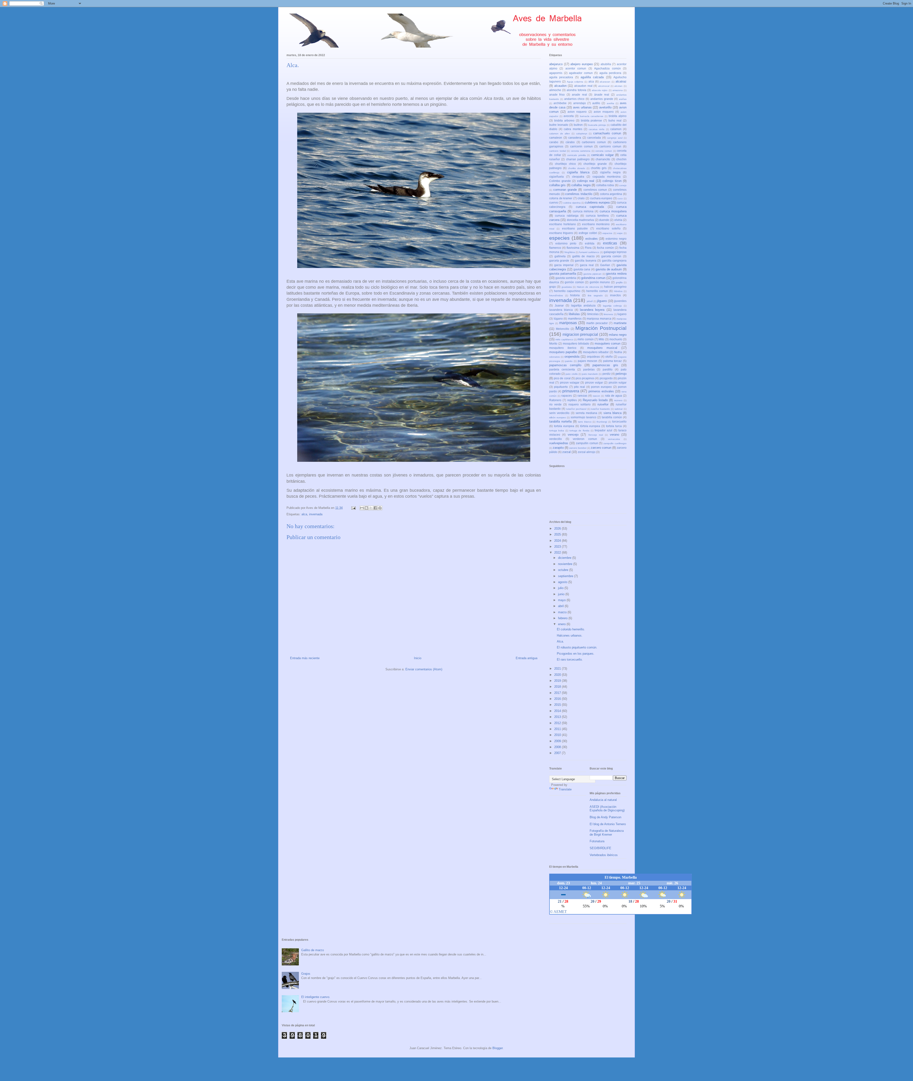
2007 (558, 753)
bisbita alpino (617, 115)
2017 (558, 693)
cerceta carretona (581, 151)
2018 (558, 686)
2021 (558, 668)
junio (561, 594)
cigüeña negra (610, 172)
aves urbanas (582, 107)
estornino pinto (566, 243)
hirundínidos (556, 295)
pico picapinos (585, 378)
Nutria (618, 352)
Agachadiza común (607, 68)
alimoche (555, 90)
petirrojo (621, 373)
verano (614, 434)
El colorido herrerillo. (571, 629)
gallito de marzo (583, 256)
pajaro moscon (587, 360)
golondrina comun (593, 278)
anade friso (557, 94)
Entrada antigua (526, 658)
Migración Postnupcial (600, 328)
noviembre (565, 564)
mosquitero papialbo (563, 352)
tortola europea (564, 426)
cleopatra (578, 176)
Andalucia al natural (603, 800)
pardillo (607, 369)
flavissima (573, 247)
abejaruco (556, 64)
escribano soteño (608, 228)
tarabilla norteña (560, 421)
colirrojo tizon (612, 181)
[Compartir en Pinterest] (380, 508)
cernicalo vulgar (602, 155)
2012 (558, 723)
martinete (620, 323)
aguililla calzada (592, 77)
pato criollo (572, 374)
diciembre (565, 558)
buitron (578, 124)
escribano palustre (575, 228)
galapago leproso (615, 251)
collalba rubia (605, 185)
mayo (562, 600)
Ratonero (555, 400)
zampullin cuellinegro (614, 443)
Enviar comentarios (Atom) (423, 669)
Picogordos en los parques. (575, 653)
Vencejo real (595, 434)
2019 (558, 680)
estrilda (589, 243)
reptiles (572, 400)
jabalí (590, 301)
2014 (558, 711)
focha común (605, 247)
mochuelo (615, 339)
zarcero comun (601, 447)
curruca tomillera (597, 215)
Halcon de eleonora (588, 287)
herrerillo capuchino (567, 290)
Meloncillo (562, 328)
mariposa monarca (599, 318)
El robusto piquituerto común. (577, 647)
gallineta (560, 256)
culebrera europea (597, 202)
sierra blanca (612, 413)
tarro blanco (585, 421)
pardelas (589, 369)
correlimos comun (595, 189)
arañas (622, 99)
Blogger (497, 1048)
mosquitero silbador (596, 352)
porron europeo (601, 386)
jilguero (602, 301)
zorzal (566, 452)
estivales (591, 238)
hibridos (618, 291)
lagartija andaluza (583, 305)
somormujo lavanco (583, 417)
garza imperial (563, 265)
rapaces (566, 395)
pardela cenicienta (562, 369)
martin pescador (597, 323)
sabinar (619, 409)
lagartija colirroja (612, 305)
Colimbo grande (560, 180)
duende (604, 219)
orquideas (593, 356)
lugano (621, 314)
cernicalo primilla (576, 155)
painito (569, 361)
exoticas (610, 243)
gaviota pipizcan (592, 274)
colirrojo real (585, 181)
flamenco (555, 247)
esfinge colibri (588, 232)
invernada (315, 514)
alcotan (618, 86)
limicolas (593, 314)
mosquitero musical (602, 348)
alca (304, 514)
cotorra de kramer (560, 198)
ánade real (601, 94)
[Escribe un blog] (366, 508)
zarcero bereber (578, 448)
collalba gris (557, 185)
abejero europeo (581, 64)
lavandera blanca (561, 309)
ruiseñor (602, 404)
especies (559, 238)
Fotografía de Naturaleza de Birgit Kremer (607, 832)
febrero (563, 618)
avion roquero (577, 111)
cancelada (594, 137)
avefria (610, 103)
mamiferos (575, 318)
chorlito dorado (576, 168)
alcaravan (605, 81)
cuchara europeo (601, 198)
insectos (615, 295)
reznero (618, 400)
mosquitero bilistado (576, 343)
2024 (558, 540)
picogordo (606, 378)
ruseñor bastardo (600, 409)
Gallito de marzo (312, 950)
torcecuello (619, 421)
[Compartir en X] (371, 508)
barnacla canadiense (591, 116)
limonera (608, 314)
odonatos (554, 356)
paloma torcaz (612, 360)
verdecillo (555, 438)
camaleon (555, 137)
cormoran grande (565, 189)
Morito (553, 343)
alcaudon (560, 86)
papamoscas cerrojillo (565, 365)
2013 (558, 717)
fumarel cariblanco (589, 252)
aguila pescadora (561, 77)
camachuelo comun (607, 133)
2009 (558, 741)
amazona (617, 90)
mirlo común (585, 339)
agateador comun (581, 72)
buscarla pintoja (597, 125)
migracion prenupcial (580, 334)
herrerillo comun (597, 290)
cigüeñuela (556, 176)
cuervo (553, 202)
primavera (570, 391)
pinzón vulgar (617, 382)
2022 (558, 552)
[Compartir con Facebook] (375, 508)
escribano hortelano (562, 224)
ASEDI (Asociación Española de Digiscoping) (607, 808)
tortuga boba (556, 430)
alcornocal (603, 86)
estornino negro (616, 238)
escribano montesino (596, 224)
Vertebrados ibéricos (604, 855)
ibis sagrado (595, 295)
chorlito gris (599, 168)
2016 (558, 699)
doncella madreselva (580, 219)
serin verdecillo (559, 412)
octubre (563, 570)
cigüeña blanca (578, 172)
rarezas (582, 395)
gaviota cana (581, 269)
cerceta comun (603, 151)
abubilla (606, 64)
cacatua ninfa (596, 129)
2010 (558, 735)
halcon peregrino (615, 286)
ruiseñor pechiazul (576, 409)
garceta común (611, 256)
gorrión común (574, 282)
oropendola (571, 356)
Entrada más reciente (305, 658)
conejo (622, 185)
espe (620, 233)
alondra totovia (576, 90)
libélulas (574, 314)
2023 (558, 546)
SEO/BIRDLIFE (600, 848)
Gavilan (605, 265)
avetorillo (605, 107)
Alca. (560, 641)
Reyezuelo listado (595, 400)
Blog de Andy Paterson (605, 817)
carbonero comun (594, 142)
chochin (621, 159)
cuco (620, 198)
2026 (558, 528)
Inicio (417, 658)
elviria (618, 219)
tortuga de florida (579, 430)
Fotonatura (597, 841)
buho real (615, 120)
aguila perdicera (610, 72)
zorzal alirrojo (586, 451)
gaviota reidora (616, 273)
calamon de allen (559, 133)
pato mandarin (590, 374)
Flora (588, 247)
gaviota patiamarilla (562, 273)
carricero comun (610, 146)
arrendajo (579, 103)
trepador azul (603, 430)
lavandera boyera (592, 310)
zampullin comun (587, 443)
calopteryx (581, 133)
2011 (558, 729)
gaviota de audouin (609, 269)
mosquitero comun (607, 343)
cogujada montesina (606, 176)
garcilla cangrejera (614, 260)
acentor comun (575, 68)
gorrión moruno (600, 282)
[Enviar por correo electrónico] (361, 508)
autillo (596, 103)
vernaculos (614, 439)
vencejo (573, 434)
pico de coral (562, 378)
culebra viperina (572, 202)
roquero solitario (579, 404)
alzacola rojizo (599, 90)
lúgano (558, 318)
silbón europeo (557, 417)
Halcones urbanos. (570, 635)
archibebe (560, 103)
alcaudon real (583, 85)
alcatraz (621, 81)
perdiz (606, 373)
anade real (579, 94)
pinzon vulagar (569, 382)
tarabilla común (612, 417)
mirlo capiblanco (564, 339)
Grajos (305, 973)
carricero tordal (557, 151)
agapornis (555, 72)
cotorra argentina (611, 193)
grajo (552, 286)
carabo (553, 142)
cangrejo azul (614, 137)
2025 (558, 534)
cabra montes (573, 129)
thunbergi (602, 421)
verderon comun (585, 438)
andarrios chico (574, 98)
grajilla (619, 282)
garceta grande (559, 260)
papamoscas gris (605, 365)
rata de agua (613, 395)
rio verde (555, 404)
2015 (558, 704)
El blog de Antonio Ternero (608, 824)
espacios (607, 233)
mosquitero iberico (562, 347)
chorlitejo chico (565, 163)
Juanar (559, 305)
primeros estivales (601, 391)
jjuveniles (620, 300)
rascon (596, 395)
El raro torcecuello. (570, 659)
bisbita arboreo (564, 120)
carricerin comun (581, 146)
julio (561, 588)
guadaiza (567, 287)
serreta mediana (586, 412)
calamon (616, 129)
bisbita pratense (591, 120)
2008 (558, 747)
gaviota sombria (565, 277)
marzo (563, 612)
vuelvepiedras (558, 443)
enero (562, 624)
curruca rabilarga (566, 215)
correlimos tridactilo (578, 194)
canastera (574, 137)
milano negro (617, 334)
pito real (579, 386)
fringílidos (569, 252)
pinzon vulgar (594, 382)
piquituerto (561, 386)
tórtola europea (590, 426)
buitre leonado (558, 124)
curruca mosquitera (613, 211)
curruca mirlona (583, 211)
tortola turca (614, 426)
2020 (558, 675)
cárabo (570, 142)
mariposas (568, 323)
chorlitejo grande (595, 163)
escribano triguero (561, 232)
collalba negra (580, 185)
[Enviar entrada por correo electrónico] (353, 508)
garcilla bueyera (585, 260)
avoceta (568, 115)
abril (561, 606)
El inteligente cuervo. (315, 997)
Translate (565, 789)
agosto (563, 582)
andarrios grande (601, 98)
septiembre (566, 576)
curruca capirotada (590, 207)
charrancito (603, 159)
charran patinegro (578, 159)
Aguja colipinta (575, 81)
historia (575, 295)
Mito (601, 339)
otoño (609, 356)
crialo (581, 198)
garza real (587, 265)
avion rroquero (604, 111)
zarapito (558, 447)
